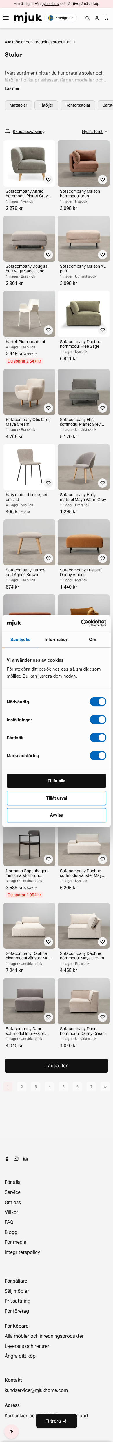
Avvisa (56, 815)
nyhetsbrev (50, 3)
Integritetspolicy (22, 1252)
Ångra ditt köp (20, 1356)
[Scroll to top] (11, 1431)
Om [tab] (92, 639)
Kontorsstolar (77, 105)
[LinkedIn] (25, 1158)
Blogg (11, 1232)
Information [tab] (56, 639)
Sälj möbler (17, 1291)
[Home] (28, 17)
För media (15, 1242)
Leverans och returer (27, 1346)
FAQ (9, 1222)
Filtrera (53, 1421)
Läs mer (12, 88)
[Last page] (105, 1086)
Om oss (13, 1202)
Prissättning (17, 1301)
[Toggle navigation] (5, 17)
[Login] (96, 18)
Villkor (11, 1212)
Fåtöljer (46, 105)
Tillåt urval (56, 798)
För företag (17, 1311)
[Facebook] (7, 1158)
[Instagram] (16, 1158)
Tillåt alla (56, 781)
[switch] (98, 719)
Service (13, 1192)
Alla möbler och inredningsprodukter (38, 42)
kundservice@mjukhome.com (36, 1390)
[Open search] (87, 18)
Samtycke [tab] (20, 639)
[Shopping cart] (106, 18)
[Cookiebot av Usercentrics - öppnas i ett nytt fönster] (81, 623)
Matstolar (18, 105)
